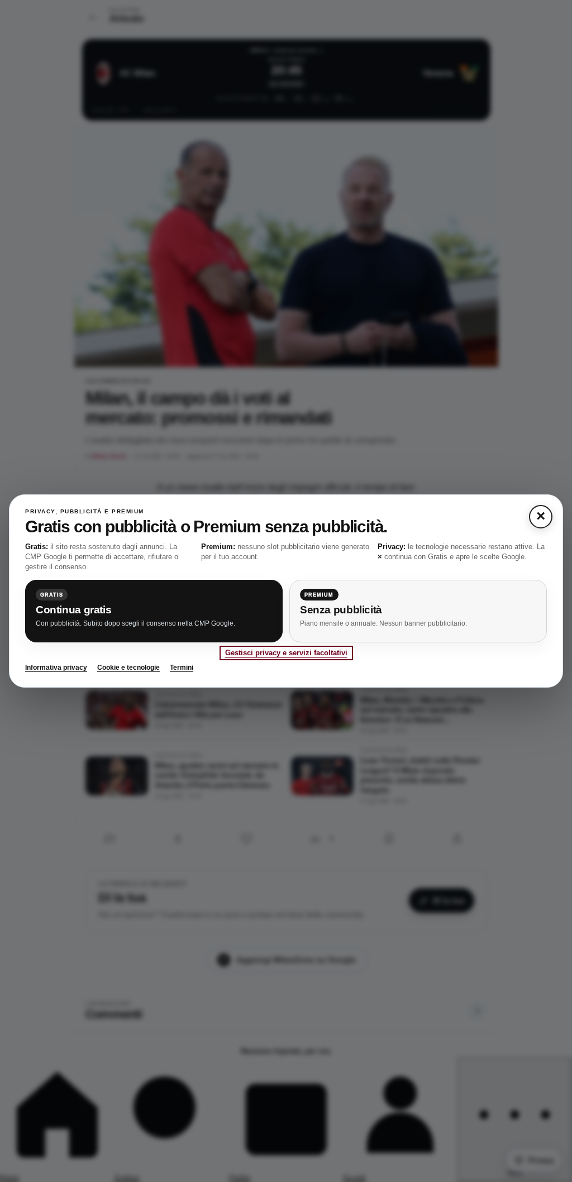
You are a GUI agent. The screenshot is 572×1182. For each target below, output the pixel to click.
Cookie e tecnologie (128, 667)
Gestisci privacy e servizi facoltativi (286, 653)
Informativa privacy (56, 667)
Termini (181, 667)
